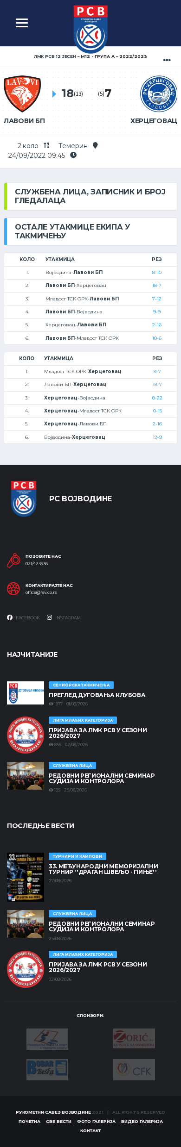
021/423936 (37, 563)
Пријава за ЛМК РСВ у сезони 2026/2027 (98, 733)
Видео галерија (142, 1121)
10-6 (157, 338)
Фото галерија (96, 1121)
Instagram (67, 617)
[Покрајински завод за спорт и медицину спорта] (47, 1039)
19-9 (157, 437)
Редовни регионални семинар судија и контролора (102, 778)
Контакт (90, 1130)
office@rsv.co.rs (41, 592)
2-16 (157, 325)
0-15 (157, 411)
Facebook (27, 617)
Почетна (29, 1121)
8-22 (157, 398)
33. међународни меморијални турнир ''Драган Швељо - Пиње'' (103, 869)
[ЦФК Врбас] (134, 1069)
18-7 (157, 285)
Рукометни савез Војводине (53, 1112)
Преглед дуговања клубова (97, 695)
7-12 (157, 299)
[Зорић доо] (134, 1038)
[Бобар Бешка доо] (47, 1069)
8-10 (157, 272)
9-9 (157, 312)
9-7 (157, 371)
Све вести (58, 1121)
